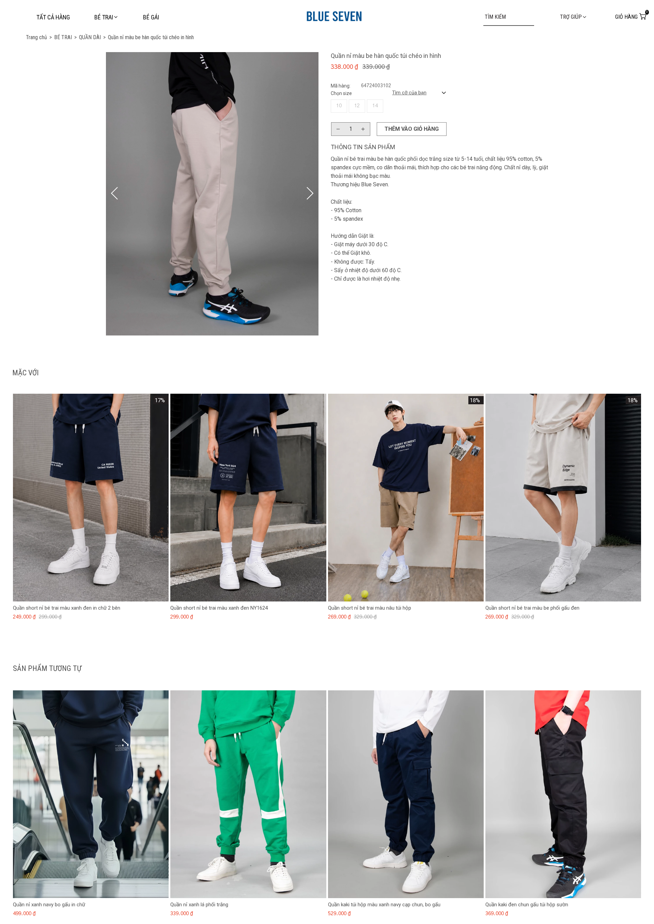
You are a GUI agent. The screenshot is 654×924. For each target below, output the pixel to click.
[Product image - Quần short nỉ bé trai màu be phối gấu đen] (563, 497)
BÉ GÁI (151, 17)
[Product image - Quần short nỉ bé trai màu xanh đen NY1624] (248, 497)
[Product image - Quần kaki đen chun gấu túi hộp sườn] (563, 794)
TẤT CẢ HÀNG (53, 17)
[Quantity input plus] (363, 129)
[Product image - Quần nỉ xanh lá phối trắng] (248, 794)
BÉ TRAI (65, 37)
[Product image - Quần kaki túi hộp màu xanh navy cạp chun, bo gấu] (406, 794)
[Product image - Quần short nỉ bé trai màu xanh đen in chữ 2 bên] (91, 497)
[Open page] (334, 15)
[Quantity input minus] (338, 129)
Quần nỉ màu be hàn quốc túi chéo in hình (151, 37)
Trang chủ (39, 37)
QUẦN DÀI (92, 37)
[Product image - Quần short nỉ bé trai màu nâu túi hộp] (406, 497)
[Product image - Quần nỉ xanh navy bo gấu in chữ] (91, 794)
